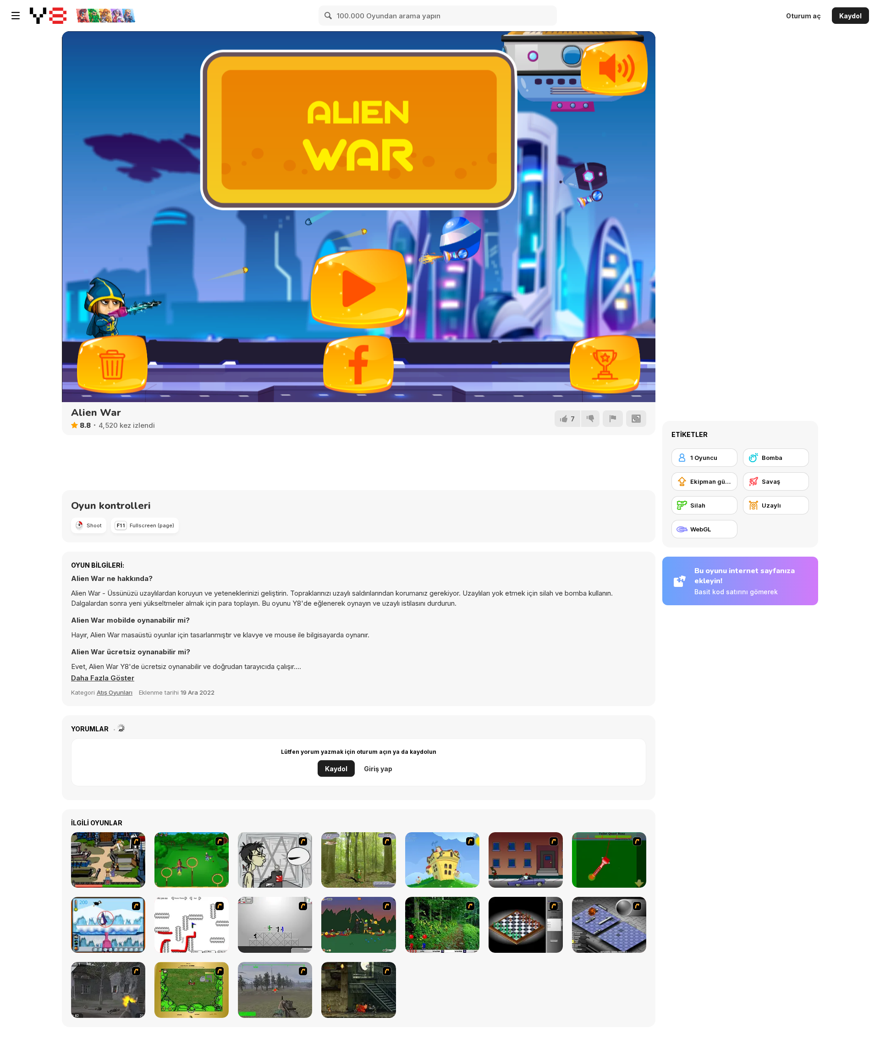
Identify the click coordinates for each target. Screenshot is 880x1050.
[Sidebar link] (15, 15)
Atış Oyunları (114, 692)
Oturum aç (803, 16)
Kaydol (850, 16)
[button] (102, 678)
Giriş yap (378, 769)
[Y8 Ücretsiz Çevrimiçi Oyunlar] (48, 15)
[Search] (329, 16)
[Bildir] (613, 418)
